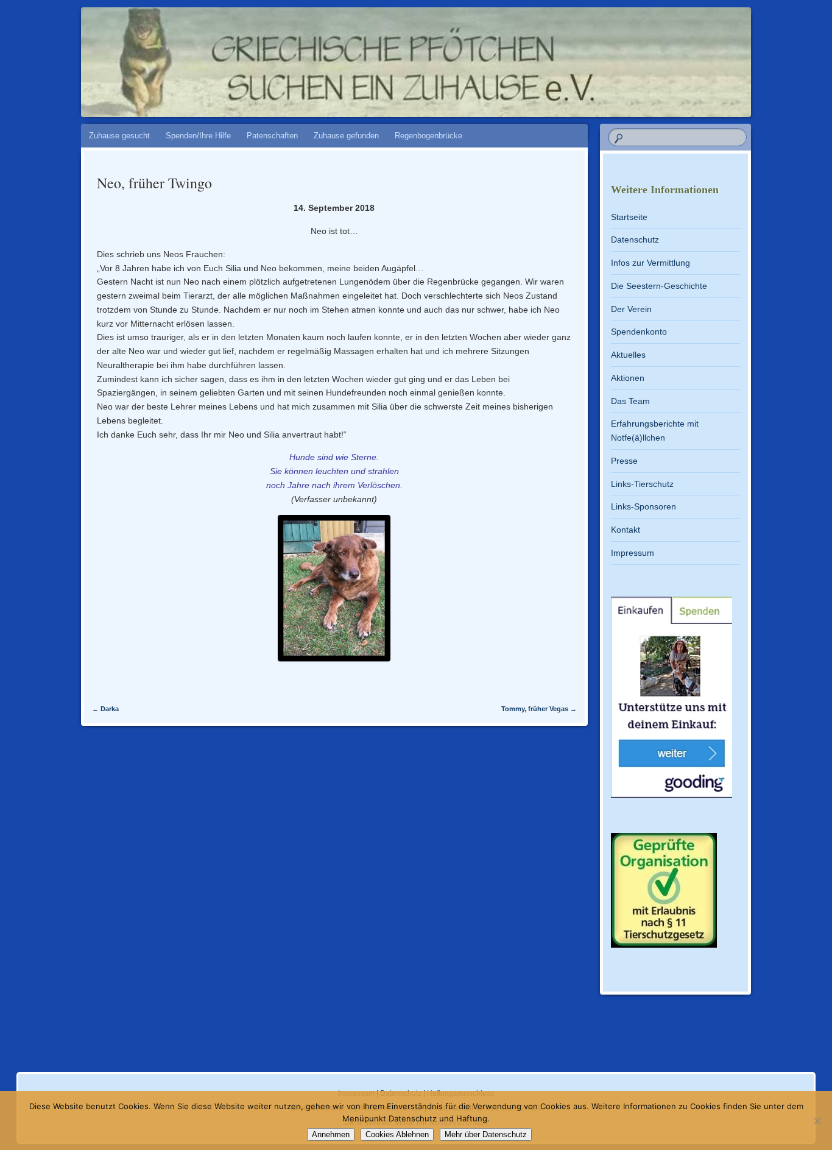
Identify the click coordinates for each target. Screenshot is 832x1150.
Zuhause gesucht (119, 135)
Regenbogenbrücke (428, 135)
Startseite (629, 217)
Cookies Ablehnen (397, 1134)
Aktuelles (628, 355)
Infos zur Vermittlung (650, 263)
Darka (105, 708)
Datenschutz (635, 239)
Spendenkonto (639, 331)
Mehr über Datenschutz (486, 1134)
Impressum (632, 553)
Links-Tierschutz (642, 484)
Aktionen (627, 378)
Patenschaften (272, 135)
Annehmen (331, 1134)
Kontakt (625, 529)
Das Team (630, 401)
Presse (624, 461)
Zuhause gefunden (346, 135)
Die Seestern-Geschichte (659, 286)
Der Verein (631, 309)
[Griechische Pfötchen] (414, 56)
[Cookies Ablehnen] (817, 1121)
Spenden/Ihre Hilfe (198, 135)
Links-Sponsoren (643, 506)
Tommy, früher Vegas (539, 708)
